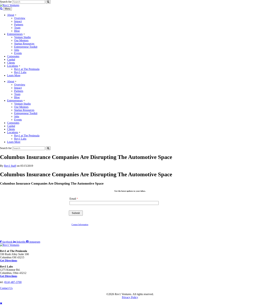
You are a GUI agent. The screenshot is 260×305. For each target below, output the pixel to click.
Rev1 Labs (20, 72)
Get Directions (8, 276)
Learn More (13, 75)
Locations (12, 65)
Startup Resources (24, 43)
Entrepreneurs (15, 34)
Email (73, 198)
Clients (11, 62)
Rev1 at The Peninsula (26, 69)
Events (18, 53)
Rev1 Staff (10, 165)
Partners (18, 24)
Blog (17, 30)
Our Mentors (21, 40)
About (10, 14)
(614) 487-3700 (13, 282)
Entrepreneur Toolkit (25, 46)
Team (17, 27)
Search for (5, 1)
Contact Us (6, 288)
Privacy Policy (130, 297)
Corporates (13, 56)
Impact (18, 21)
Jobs (16, 49)
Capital (11, 59)
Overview (19, 18)
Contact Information (79, 224)
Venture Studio (22, 37)
